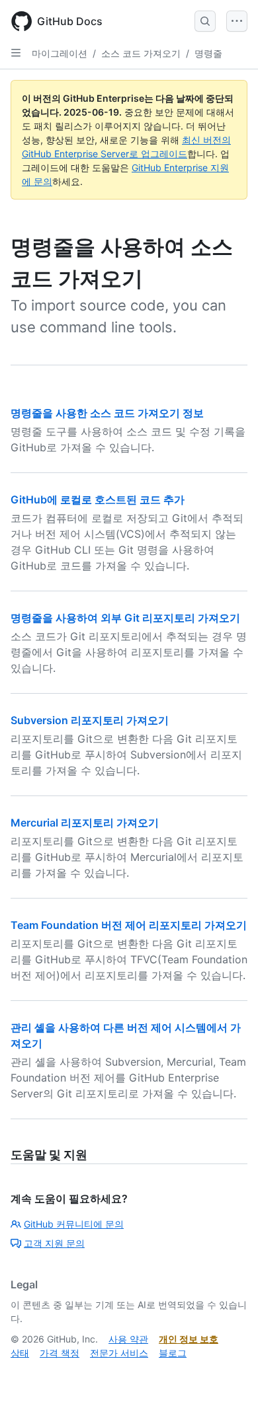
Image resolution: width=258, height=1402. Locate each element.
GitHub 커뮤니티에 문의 (74, 1224)
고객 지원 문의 (54, 1243)
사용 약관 (128, 1339)
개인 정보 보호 (188, 1339)
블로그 (173, 1352)
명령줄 (208, 53)
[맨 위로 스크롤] (229, 1373)
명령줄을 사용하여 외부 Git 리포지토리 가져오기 (125, 617)
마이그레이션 (59, 53)
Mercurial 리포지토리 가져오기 (85, 822)
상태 (20, 1352)
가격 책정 (59, 1352)
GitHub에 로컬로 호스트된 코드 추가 (98, 499)
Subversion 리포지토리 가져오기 (90, 720)
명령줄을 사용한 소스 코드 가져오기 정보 (107, 413)
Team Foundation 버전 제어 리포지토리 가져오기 (129, 925)
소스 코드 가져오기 (141, 53)
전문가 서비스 (119, 1352)
